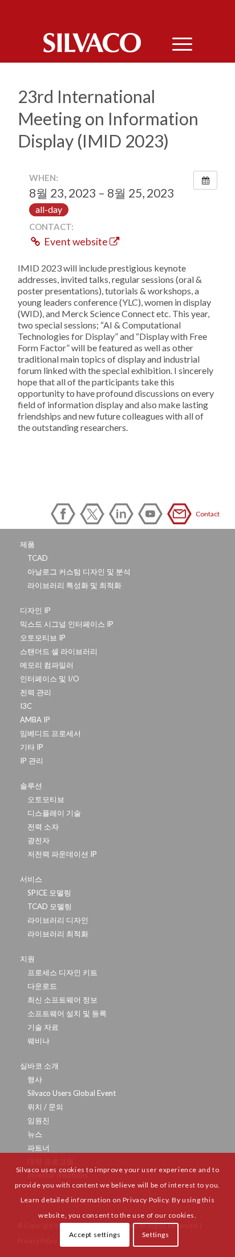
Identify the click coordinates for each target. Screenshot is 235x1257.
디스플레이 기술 (54, 813)
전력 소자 (43, 826)
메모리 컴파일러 (47, 664)
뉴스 (34, 1134)
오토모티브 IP (43, 637)
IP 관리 (31, 760)
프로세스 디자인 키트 (62, 972)
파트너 (38, 1147)
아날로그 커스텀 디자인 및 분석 (79, 571)
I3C (26, 705)
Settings (155, 1234)
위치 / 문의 (45, 1106)
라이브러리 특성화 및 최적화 (74, 585)
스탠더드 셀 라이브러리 (59, 651)
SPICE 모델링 (49, 892)
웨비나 (38, 1040)
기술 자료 (43, 1027)
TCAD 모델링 (49, 906)
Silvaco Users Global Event (71, 1093)
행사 (34, 1079)
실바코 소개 (39, 1065)
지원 (27, 958)
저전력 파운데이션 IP (62, 853)
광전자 (38, 840)
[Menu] (176, 42)
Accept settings (95, 1234)
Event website (76, 242)
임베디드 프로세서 (50, 733)
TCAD (37, 557)
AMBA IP (35, 719)
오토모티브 (45, 799)
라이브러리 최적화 (57, 933)
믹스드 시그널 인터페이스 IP (67, 623)
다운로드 (42, 986)
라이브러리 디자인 (57, 920)
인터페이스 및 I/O (49, 678)
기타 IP (31, 746)
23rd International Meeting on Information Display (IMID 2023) (108, 118)
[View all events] (205, 180)
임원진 (38, 1120)
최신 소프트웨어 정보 (62, 999)
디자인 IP (35, 610)
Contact (181, 513)
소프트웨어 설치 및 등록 (67, 1013)
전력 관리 (35, 692)
